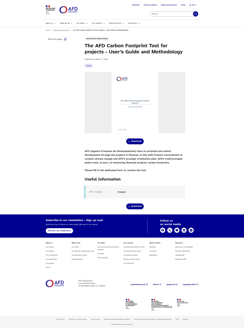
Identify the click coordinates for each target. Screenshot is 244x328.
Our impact (75, 247)
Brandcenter (179, 259)
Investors (136, 5)
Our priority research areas (132, 251)
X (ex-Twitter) (169, 230)
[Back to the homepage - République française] (74, 10)
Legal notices (95, 319)
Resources (132, 23)
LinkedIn (184, 230)
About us (49, 23)
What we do (65, 23)
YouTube (176, 230)
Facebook (162, 230)
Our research (97, 23)
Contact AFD (60, 319)
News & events (115, 23)
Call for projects (150, 5)
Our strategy (50, 251)
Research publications (182, 251)
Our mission (50, 247)
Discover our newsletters (59, 231)
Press (183, 5)
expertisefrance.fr (138, 285)
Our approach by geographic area (83, 251)
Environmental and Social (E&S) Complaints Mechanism (153, 319)
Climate (88, 66)
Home (48, 30)
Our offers (81, 23)
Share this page (65, 39)
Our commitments (52, 255)
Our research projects (131, 255)
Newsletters (153, 255)
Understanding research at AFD (134, 247)
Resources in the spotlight (184, 247)
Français (122, 192)
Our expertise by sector (79, 255)
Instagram (191, 230)
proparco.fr (170, 285)
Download (136, 141)
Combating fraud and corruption (122, 324)
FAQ (177, 319)
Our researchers (129, 263)
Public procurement (169, 5)
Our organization (51, 259)
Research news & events (132, 259)
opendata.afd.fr (189, 285)
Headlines (152, 247)
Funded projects (77, 259)
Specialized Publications (97, 39)
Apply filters (195, 13)
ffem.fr (156, 285)
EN (193, 5)
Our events (153, 251)
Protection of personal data (78, 319)
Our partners (50, 263)
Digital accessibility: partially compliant (117, 319)
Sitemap (185, 319)
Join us (48, 267)
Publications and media (61, 30)
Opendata (178, 255)
